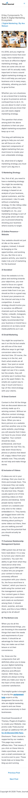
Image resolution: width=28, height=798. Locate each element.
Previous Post (14, 773)
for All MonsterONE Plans (12, 733)
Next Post (14, 779)
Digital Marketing (10, 23)
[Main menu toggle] (24, 3)
